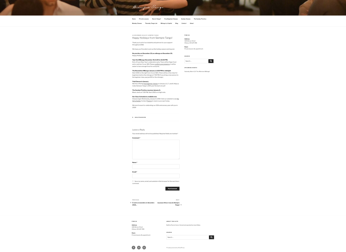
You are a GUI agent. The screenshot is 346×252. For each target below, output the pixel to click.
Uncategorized (140, 117)
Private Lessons (144, 19)
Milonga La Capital (166, 23)
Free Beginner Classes (171, 19)
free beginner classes (151, 84)
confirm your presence (162, 64)
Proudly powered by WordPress (175, 247)
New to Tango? (156, 19)
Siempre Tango (153, 35)
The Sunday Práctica (200, 19)
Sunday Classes (185, 19)
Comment (136, 138)
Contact (184, 23)
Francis (149, 101)
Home (134, 19)
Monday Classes (137, 23)
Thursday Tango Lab (151, 23)
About (192, 23)
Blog (176, 23)
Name (134, 162)
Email (134, 172)
